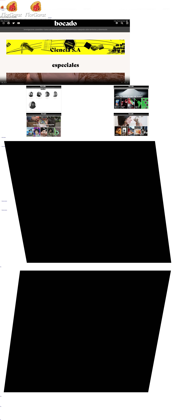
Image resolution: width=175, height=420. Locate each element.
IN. (0, 419)
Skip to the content (2, 0)
